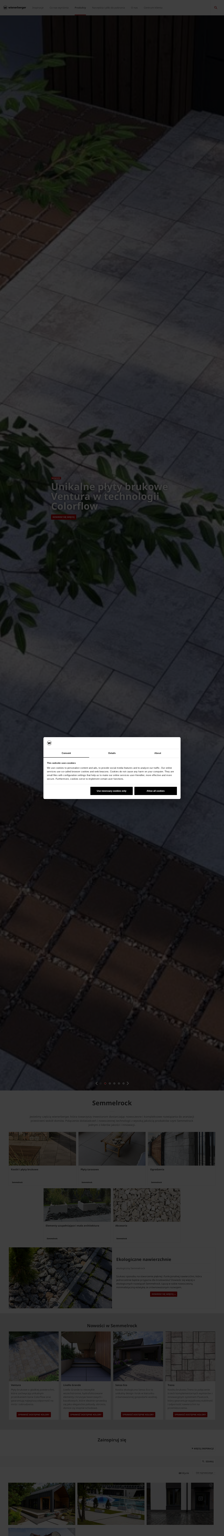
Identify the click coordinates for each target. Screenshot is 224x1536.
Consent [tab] (66, 753)
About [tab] (157, 753)
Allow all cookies (156, 791)
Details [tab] (112, 753)
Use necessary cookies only (111, 791)
